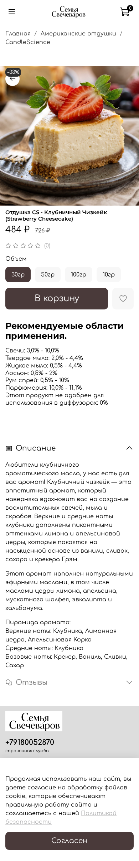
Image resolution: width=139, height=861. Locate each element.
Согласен (69, 841)
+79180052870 (29, 743)
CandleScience (27, 42)
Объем (16, 259)
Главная (18, 33)
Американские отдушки (78, 33)
